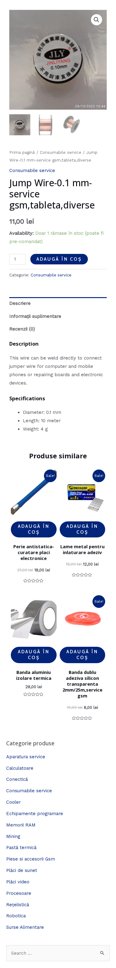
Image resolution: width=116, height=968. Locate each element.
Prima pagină (22, 152)
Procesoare (18, 893)
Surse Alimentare (25, 927)
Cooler (13, 802)
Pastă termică (21, 847)
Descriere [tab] (20, 303)
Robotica (16, 916)
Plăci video (17, 882)
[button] (96, 19)
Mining (13, 836)
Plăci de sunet (21, 870)
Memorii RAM (21, 825)
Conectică (17, 779)
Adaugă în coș (59, 259)
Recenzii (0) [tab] (22, 329)
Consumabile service (60, 152)
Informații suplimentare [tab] (35, 316)
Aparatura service (25, 757)
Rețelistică (17, 904)
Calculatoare (19, 768)
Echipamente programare (34, 813)
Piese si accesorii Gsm (30, 859)
